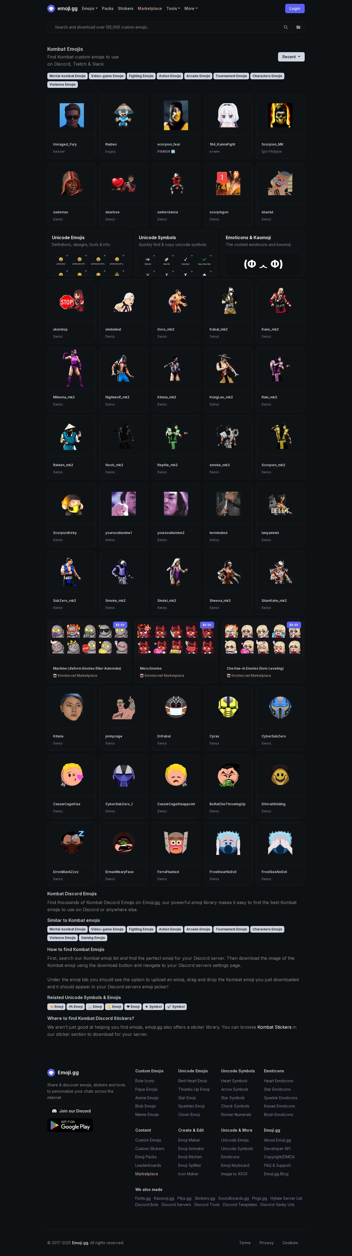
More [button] (189, 8)
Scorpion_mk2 (273, 465)
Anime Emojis (147, 1097)
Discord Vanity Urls (277, 1204)
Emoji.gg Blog (276, 1173)
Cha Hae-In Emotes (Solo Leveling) (255, 668)
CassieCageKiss (66, 804)
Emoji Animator (191, 1148)
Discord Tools (207, 1204)
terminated (218, 533)
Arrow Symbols (234, 1089)
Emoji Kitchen (190, 1156)
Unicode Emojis (235, 1140)
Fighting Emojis (141, 76)
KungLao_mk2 (221, 397)
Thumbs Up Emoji (194, 1089)
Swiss (58, 219)
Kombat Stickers (274, 1027)
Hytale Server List (286, 1198)
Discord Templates (240, 1204)
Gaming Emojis (93, 938)
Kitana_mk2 (166, 397)
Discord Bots (146, 1204)
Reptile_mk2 (167, 465)
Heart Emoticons (278, 1080)
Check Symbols (235, 1106)
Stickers (125, 8)
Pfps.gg (184, 1198)
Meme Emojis (147, 1114)
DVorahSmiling (273, 804)
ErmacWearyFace (119, 872)
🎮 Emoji (75, 1007)
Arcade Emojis (198, 76)
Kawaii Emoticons (279, 1106)
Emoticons (230, 1156)
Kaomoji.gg (164, 1198)
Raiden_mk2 (63, 465)
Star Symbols (233, 1097)
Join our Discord (74, 1111)
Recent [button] (289, 56)
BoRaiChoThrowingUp (228, 804)
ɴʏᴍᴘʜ (215, 151)
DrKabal (163, 736)
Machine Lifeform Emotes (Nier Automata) (87, 668)
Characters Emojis (267, 76)
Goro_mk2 (165, 329)
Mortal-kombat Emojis (68, 76)
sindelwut (113, 329)
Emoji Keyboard (235, 1165)
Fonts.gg (143, 1198)
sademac (60, 212)
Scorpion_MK (273, 144)
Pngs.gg (259, 1198)
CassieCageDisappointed (178, 804)
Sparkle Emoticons (281, 1097)
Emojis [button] (88, 8)
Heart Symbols (234, 1080)
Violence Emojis (63, 84)
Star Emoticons (277, 1089)
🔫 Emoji (56, 1007)
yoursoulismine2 (171, 533)
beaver (59, 151)
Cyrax (214, 736)
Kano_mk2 (270, 329)
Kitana (58, 736)
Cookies (290, 1242)
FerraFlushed (168, 872)
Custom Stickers (149, 1148)
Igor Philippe (272, 151)
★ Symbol (153, 1007)
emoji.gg (67, 8)
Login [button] (295, 8)
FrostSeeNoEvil (274, 872)
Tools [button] (171, 8)
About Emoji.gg (277, 1140)
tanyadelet (270, 533)
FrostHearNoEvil (223, 872)
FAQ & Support (277, 1165)
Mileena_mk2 (64, 397)
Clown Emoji (189, 1114)
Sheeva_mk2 (220, 600)
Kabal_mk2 (219, 329)
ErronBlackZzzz (66, 872)
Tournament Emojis (231, 76)
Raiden (111, 144)
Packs (108, 8)
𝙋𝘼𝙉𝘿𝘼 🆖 (166, 151)
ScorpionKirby (65, 533)
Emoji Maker (189, 1140)
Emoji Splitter (189, 1165)
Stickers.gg (205, 1198)
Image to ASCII (234, 1173)
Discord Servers (176, 1204)
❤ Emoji (133, 1007)
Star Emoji (187, 1097)
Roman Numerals (236, 1114)
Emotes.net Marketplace (77, 675)
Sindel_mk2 (166, 600)
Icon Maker (188, 1173)
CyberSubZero (274, 736)
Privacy (267, 1242)
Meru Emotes (151, 668)
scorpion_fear (168, 144)
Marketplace (150, 8)
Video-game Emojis (107, 76)
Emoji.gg (67, 1072)
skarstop (60, 329)
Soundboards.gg (233, 1198)
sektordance (167, 212)
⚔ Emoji (95, 1007)
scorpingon (219, 212)
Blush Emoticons (278, 1114)
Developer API (277, 1148)
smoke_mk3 (220, 465)
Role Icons (144, 1080)
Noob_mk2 (114, 465)
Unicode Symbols (237, 1148)
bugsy (110, 151)
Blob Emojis (145, 1106)
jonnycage (113, 736)
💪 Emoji (114, 1007)
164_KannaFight (222, 144)
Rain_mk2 (269, 397)
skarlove (112, 212)
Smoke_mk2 (115, 600)
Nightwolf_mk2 (117, 397)
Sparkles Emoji (191, 1106)
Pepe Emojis (146, 1089)
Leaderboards (148, 1165)
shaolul (267, 212)
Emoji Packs (146, 1156)
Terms (245, 1242)
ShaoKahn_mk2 (274, 600)
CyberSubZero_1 (119, 804)
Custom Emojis (148, 1140)
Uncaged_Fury (65, 144)
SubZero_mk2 (64, 600)
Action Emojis (170, 76)
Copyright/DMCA (279, 1156)
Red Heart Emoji (192, 1080)
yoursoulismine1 (118, 533)
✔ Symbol (176, 1007)
